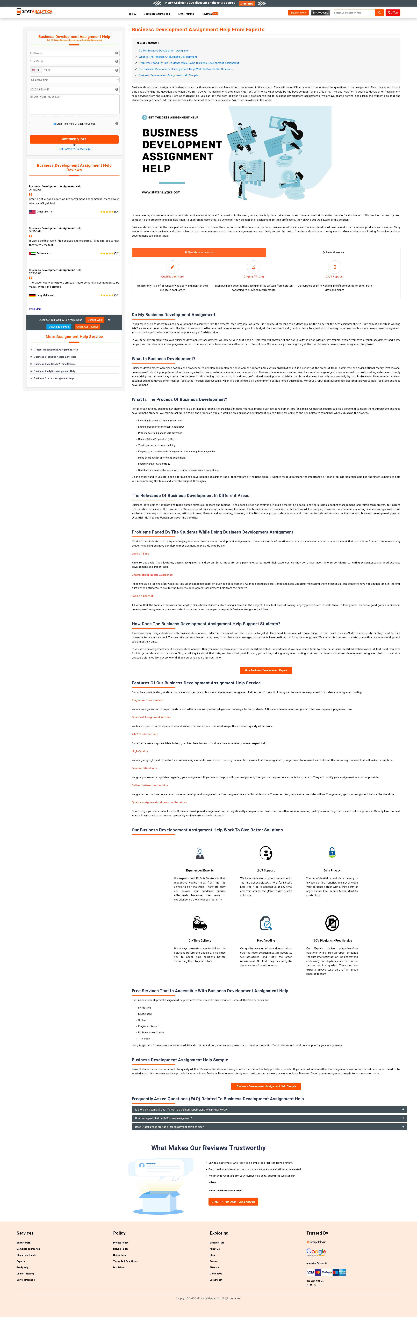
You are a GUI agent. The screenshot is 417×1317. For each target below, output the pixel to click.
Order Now (247, 3)
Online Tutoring (25, 1273)
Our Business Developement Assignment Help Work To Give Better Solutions (186, 69)
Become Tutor (217, 1242)
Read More (35, 309)
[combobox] (36, 70)
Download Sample (59, 326)
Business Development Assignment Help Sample (168, 75)
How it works (335, 252)
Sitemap (214, 1267)
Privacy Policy (120, 1242)
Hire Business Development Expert (266, 670)
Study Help (22, 1267)
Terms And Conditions (125, 1261)
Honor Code (119, 1255)
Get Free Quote (74, 139)
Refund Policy (120, 1249)
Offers (394, 12)
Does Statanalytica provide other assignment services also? (169, 1126)
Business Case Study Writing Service (55, 364)
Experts (21, 1261)
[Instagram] (315, 1285)
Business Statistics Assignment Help (55, 357)
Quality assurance (200, 252)
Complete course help (157, 13)
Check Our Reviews (87, 326)
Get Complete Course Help (74, 149)
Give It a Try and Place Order (233, 1201)
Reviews (207, 13)
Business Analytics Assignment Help (54, 371)
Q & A (132, 13)
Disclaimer (119, 1267)
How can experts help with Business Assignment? (163, 1118)
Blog (212, 1255)
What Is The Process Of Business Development (168, 56)
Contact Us (216, 1273)
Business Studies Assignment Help (54, 378)
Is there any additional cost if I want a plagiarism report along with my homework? (182, 1109)
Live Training (186, 13)
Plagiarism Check (26, 1255)
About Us (215, 1249)
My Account (320, 12)
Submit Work (298, 12)
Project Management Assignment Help (56, 349)
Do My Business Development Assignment (165, 50)
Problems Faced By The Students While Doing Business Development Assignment (189, 63)
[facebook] (307, 1285)
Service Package (26, 1280)
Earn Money (216, 1280)
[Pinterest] (311, 1285)
